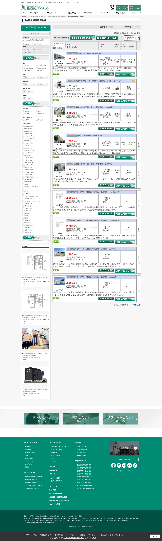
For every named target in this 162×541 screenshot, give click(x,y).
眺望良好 (27, 141)
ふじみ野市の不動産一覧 (85, 488)
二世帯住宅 (28, 225)
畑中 (76, 63)
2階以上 (27, 206)
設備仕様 (54, 452)
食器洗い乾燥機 (29, 169)
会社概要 (28, 449)
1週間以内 (41, 113)
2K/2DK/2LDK (28, 68)
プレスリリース (30, 461)
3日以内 (27, 113)
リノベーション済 (30, 138)
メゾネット (28, 143)
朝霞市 (73, 90)
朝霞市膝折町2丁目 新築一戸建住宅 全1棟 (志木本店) (98, 81)
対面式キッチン (29, 174)
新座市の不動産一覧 (84, 474)
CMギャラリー (30, 464)
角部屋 (27, 220)
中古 (40, 44)
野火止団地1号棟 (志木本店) (90, 136)
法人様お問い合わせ (32, 488)
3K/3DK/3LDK (42, 68)
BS (26, 191)
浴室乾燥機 (28, 181)
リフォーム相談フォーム (33, 485)
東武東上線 (70, 62)
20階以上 (28, 210)
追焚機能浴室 (29, 179)
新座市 (73, 63)
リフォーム (55, 458)
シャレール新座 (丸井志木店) (90, 53)
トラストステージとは (58, 449)
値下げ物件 (28, 52)
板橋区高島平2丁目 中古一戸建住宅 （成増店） (36, 353)
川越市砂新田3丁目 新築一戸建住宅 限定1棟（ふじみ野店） (39, 389)
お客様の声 (120, 12)
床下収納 (27, 227)
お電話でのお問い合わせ (33, 477)
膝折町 (77, 90)
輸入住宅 (27, 222)
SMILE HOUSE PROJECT (58, 497)
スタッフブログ (56, 481)
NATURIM (52, 490)
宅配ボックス (29, 203)
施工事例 (72, 12)
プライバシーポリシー (124, 471)
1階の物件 (28, 213)
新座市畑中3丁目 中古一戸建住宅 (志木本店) (94, 107)
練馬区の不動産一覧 (84, 482)
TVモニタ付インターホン (32, 201)
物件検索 (88, 12)
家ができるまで (56, 455)
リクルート (136, 12)
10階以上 (28, 208)
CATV (26, 194)
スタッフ (104, 12)
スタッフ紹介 (55, 478)
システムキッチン (30, 172)
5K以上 (40, 70)
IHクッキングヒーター (31, 167)
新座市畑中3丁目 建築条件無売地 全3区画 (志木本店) (94, 249)
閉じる (155, 536)
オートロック (29, 198)
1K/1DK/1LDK (42, 65)
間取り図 (58, 44)
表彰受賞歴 (29, 458)
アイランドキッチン (31, 177)
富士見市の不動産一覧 (84, 485)
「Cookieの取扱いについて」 (74, 538)
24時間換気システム (31, 155)
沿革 (26, 455)
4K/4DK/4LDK (28, 70)
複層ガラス (28, 230)
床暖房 (27, 184)
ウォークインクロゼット (32, 186)
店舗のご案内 (29, 452)
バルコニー (28, 148)
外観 (55, 44)
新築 (35, 44)
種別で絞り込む (35, 33)
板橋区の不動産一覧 (84, 479)
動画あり (40, 120)
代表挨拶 (28, 446)
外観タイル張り (29, 165)
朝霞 (78, 89)
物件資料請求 (81, 455)
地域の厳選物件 (82, 449)
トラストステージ (52, 12)
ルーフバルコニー (30, 150)
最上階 (27, 215)
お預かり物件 (81, 452)
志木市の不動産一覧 (84, 468)
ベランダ (27, 145)
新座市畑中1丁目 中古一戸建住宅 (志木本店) (94, 164)
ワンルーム (27, 65)
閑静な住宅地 (29, 131)
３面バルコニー (29, 160)
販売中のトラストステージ (60, 446)
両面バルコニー (29, 162)
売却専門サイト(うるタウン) (59, 500)
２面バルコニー (29, 157)
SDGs (27, 467)
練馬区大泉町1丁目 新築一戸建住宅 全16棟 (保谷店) (37, 277)
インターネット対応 (31, 196)
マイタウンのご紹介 (29, 12)
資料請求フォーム (31, 479)
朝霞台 (79, 62)
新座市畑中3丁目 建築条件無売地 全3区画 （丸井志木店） (96, 192)
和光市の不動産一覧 (84, 465)
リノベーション (56, 461)
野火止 (77, 146)
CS (26, 189)
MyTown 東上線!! (55, 493)
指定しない (28, 44)
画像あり (26, 120)
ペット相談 (28, 126)
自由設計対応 (29, 232)
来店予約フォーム (31, 482)
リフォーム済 (29, 136)
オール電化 (28, 153)
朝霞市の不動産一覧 (84, 471)
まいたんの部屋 (54, 504)
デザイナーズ (29, 133)
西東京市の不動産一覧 (84, 477)
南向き (27, 218)
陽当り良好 (28, 128)
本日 (39, 111)
